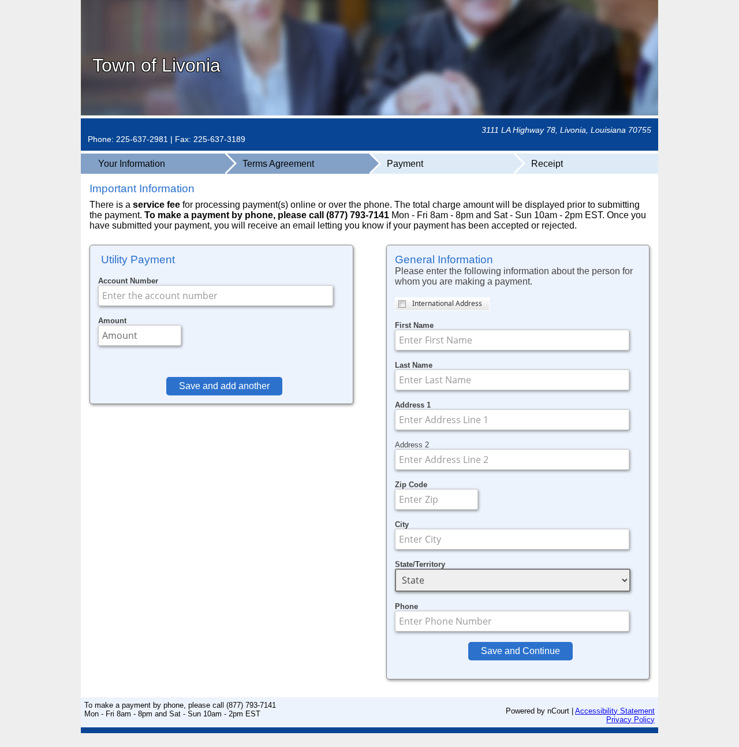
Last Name (413, 365)
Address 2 (412, 444)
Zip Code (411, 484)
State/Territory (420, 564)
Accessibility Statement (615, 711)
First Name (414, 325)
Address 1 (413, 405)
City (402, 524)
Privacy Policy (630, 719)
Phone (406, 606)
